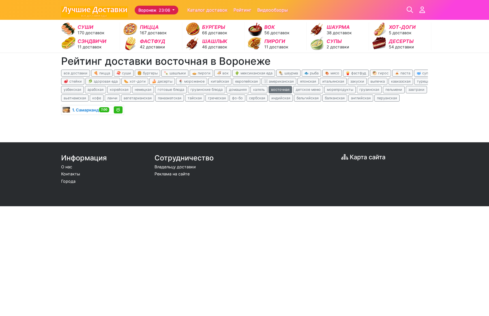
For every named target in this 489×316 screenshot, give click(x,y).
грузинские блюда (206, 89)
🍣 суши (123, 73)
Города (68, 181)
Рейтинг (242, 10)
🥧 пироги (201, 73)
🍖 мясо (332, 73)
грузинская (369, 89)
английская (361, 98)
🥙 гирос (380, 73)
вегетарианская (138, 98)
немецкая (143, 89)
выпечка (377, 81)
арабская (95, 89)
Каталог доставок (207, 10)
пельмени (393, 89)
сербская (257, 98)
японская (308, 81)
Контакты (70, 173)
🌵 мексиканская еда (254, 73)
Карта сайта (366, 157)
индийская (280, 98)
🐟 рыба (311, 73)
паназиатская (169, 98)
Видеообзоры (272, 10)
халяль (259, 89)
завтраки (416, 89)
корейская (119, 89)
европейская (246, 81)
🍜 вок (223, 73)
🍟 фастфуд (356, 73)
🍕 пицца (102, 73)
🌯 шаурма (288, 73)
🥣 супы (424, 73)
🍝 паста (402, 73)
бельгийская (308, 98)
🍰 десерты (162, 81)
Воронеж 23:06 (154, 10)
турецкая (425, 81)
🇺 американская (279, 81)
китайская (220, 81)
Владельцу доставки (175, 166)
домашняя (238, 89)
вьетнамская (75, 98)
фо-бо (237, 98)
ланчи (112, 98)
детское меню (308, 89)
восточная (280, 89)
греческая (217, 98)
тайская (195, 98)
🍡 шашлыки (175, 73)
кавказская (401, 81)
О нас (66, 166)
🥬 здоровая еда (103, 81)
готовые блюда (171, 89)
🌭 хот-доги (135, 81)
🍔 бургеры (147, 73)
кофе (96, 98)
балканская (335, 98)
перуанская (387, 98)
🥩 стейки (73, 81)
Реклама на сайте (172, 173)
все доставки (75, 73)
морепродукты (340, 89)
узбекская (72, 89)
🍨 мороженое (192, 81)
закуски (357, 81)
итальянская (333, 81)
